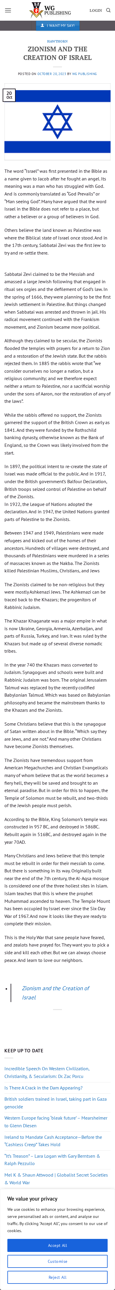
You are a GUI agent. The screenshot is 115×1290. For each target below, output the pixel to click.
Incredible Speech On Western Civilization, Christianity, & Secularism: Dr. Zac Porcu (46, 1072)
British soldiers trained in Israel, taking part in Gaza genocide (55, 1103)
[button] (8, 10)
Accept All (57, 1245)
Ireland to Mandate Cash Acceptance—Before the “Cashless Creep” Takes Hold (53, 1141)
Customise (58, 1261)
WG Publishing (84, 74)
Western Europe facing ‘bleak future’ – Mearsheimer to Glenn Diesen (55, 1121)
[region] (57, 1239)
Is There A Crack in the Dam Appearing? (43, 1088)
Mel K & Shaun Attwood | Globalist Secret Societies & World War (56, 1178)
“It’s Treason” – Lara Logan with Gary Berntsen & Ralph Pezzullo (52, 1160)
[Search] (108, 10)
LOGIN (96, 10)
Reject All (57, 1277)
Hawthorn (57, 41)
